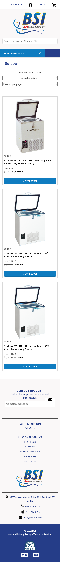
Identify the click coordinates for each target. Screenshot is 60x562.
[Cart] (54, 4)
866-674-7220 (32, 506)
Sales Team (30, 428)
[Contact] (30, 4)
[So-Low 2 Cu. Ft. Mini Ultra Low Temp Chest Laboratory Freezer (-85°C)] (30, 126)
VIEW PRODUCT (30, 181)
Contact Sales (30, 441)
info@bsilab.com (33, 517)
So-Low (7, 156)
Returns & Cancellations (30, 451)
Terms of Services (42, 534)
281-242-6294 (32, 512)
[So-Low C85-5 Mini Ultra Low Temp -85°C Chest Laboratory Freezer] (30, 312)
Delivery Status (30, 446)
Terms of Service (30, 461)
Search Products (15, 53)
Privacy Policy (30, 456)
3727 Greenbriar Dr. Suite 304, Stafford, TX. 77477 (32, 499)
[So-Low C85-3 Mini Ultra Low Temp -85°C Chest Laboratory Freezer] (30, 219)
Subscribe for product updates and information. (30, 395)
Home (11, 534)
